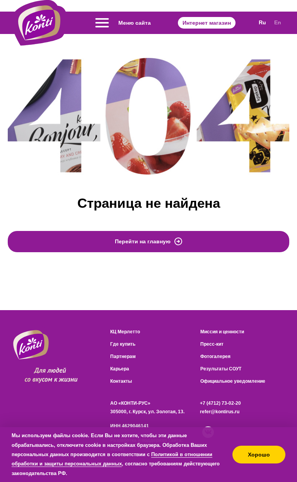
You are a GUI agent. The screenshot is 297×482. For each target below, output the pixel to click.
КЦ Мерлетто (125, 331)
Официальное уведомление (232, 381)
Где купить (122, 344)
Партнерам (123, 356)
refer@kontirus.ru (219, 411)
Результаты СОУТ (220, 369)
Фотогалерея (215, 356)
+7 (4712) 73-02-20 (220, 403)
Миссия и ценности (222, 331)
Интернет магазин (207, 23)
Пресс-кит (212, 344)
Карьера (119, 369)
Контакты (121, 381)
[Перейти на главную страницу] (39, 23)
